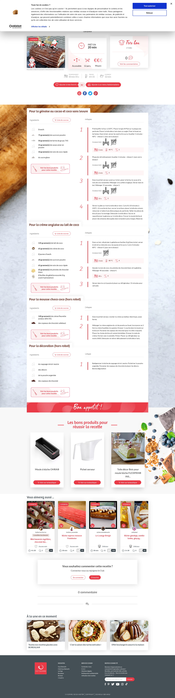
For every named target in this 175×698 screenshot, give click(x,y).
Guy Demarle (62, 667)
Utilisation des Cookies (88, 675)
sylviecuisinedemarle (103, 532)
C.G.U (83, 669)
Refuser (149, 13)
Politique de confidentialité (89, 673)
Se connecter (78, 577)
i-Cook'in (61, 678)
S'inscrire (95, 577)
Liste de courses (63, 120)
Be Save (60, 675)
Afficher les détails (39, 27)
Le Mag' (60, 671)
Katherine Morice (40, 532)
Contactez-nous (86, 667)
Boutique (61, 673)
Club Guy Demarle (63, 669)
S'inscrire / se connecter (74, 694)
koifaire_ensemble (72, 532)
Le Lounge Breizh (103, 536)
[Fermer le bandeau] (171, 4)
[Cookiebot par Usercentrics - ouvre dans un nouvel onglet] (15, 26)
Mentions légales (86, 671)
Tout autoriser (149, 6)
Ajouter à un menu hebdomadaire (105, 84)
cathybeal (134, 532)
